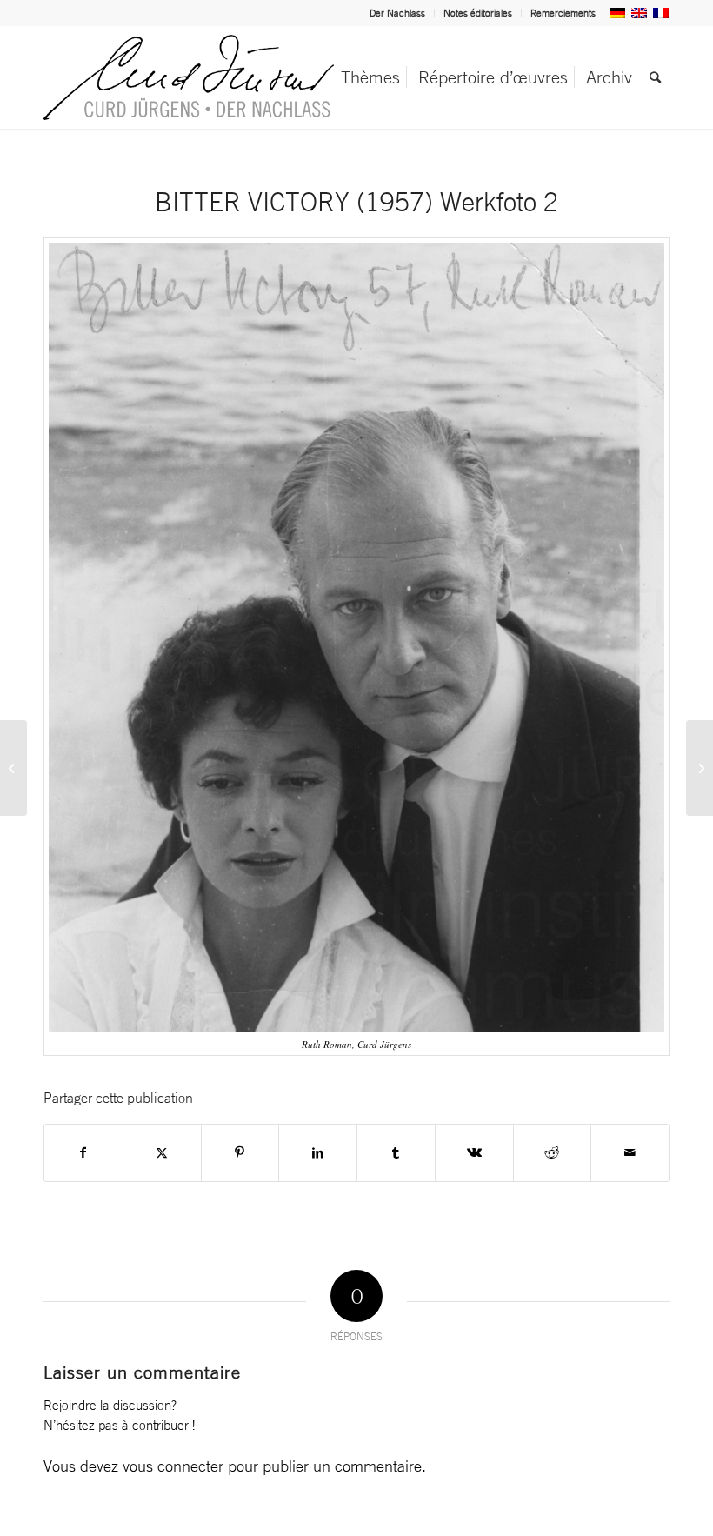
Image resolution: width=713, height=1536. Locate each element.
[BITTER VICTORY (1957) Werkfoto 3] (699, 768)
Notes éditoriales (477, 13)
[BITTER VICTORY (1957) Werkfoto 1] (13, 768)
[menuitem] (398, 13)
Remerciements (563, 13)
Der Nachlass (397, 13)
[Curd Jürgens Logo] (188, 77)
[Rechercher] (655, 77)
